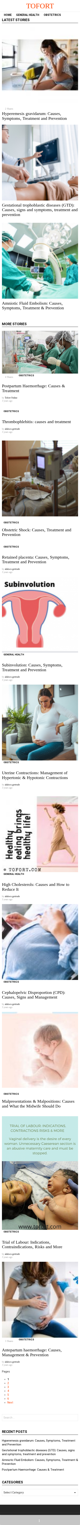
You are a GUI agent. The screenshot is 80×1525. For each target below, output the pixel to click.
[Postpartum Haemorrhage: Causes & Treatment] (40, 352)
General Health (27, 14)
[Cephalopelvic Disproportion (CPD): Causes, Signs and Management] (40, 942)
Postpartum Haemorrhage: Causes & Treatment (33, 388)
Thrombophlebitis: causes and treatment (36, 421)
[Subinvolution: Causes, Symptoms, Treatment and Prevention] (40, 615)
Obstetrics (52, 14)
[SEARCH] (76, 15)
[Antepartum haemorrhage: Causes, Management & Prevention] (40, 1300)
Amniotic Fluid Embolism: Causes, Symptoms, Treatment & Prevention (33, 305)
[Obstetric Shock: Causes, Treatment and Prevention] (40, 478)
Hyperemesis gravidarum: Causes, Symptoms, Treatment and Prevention (34, 116)
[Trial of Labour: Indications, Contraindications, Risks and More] (40, 1173)
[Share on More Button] (40, 1520)
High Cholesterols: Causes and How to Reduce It (35, 887)
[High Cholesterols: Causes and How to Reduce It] (40, 834)
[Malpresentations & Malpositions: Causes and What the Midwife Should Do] (40, 1050)
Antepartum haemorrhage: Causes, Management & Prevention (32, 1352)
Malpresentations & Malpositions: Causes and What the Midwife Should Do (38, 1103)
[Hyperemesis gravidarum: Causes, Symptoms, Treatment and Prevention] (40, 65)
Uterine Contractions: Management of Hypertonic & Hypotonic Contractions (35, 775)
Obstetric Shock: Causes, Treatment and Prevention (36, 532)
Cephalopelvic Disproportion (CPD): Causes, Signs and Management (33, 995)
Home (8, 14)
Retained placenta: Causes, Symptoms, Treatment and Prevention (35, 559)
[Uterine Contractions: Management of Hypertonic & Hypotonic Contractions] (40, 722)
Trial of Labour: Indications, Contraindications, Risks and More (32, 1244)
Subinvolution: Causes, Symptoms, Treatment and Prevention (32, 667)
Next (10, 1402)
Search (74, 1418)
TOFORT (40, 6)
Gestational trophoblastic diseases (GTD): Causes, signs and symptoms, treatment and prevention (40, 210)
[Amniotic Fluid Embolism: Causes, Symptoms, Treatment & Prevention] (40, 261)
